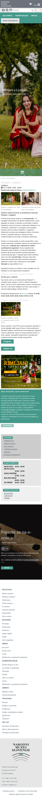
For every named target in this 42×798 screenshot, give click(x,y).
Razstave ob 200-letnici (10, 726)
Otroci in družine (8, 678)
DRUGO (34, 15)
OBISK (5, 644)
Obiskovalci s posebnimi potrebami (14, 657)
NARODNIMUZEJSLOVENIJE (6, 4)
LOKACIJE (8, 496)
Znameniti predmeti (9, 695)
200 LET (5, 722)
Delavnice (5, 630)
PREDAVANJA (9, 444)
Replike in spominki (9, 706)
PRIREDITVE (9, 441)
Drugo (4, 637)
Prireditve (5, 624)
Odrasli (4, 674)
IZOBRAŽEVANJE (9, 661)
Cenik (4, 654)
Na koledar (7, 425)
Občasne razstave (8, 597)
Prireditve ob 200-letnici (10, 733)
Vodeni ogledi (7, 633)
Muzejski (24, 293)
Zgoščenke (6, 715)
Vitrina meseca (7, 603)
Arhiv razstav (6, 616)
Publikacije (6, 709)
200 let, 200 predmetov (10, 729)
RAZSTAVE (8, 493)
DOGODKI (6, 620)
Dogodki (3, 178)
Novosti (5, 702)
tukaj (2, 562)
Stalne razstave (7, 593)
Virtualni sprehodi (8, 610)
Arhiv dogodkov (10, 21)
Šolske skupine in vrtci (10, 665)
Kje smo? (5, 647)
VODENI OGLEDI (21, 15)
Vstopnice (5, 719)
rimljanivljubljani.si (28, 190)
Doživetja (5, 671)
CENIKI (7, 498)
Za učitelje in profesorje (10, 668)
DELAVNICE (7, 15)
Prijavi (7, 568)
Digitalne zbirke (7, 692)
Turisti (4, 681)
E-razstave (6, 606)
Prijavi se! (8, 349)
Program (7, 341)
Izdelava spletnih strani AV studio (21, 794)
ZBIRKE (5, 688)
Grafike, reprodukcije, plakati (12, 712)
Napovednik (6, 613)
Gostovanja (6, 600)
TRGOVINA (7, 698)
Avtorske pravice (9, 791)
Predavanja (6, 627)
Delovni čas (6, 651)
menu (35, 5)
